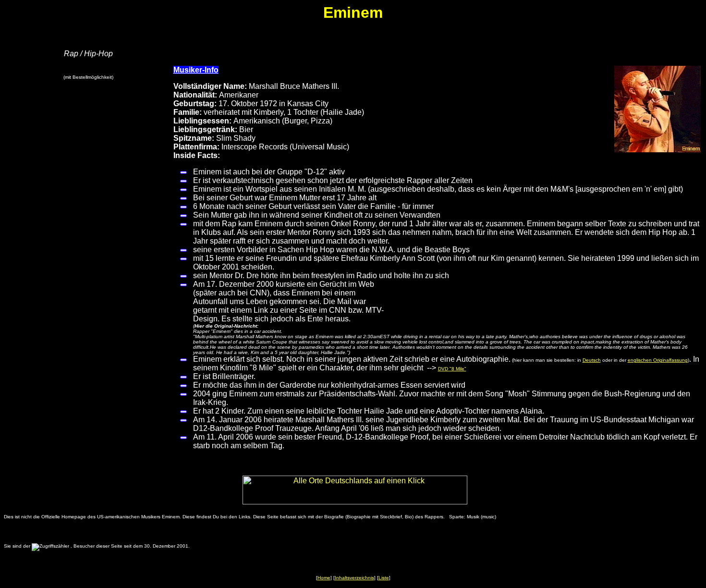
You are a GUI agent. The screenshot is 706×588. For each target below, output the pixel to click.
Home (323, 577)
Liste (383, 577)
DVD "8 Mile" (452, 368)
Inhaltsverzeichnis (354, 577)
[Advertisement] (90, 248)
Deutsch (592, 360)
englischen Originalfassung (658, 360)
